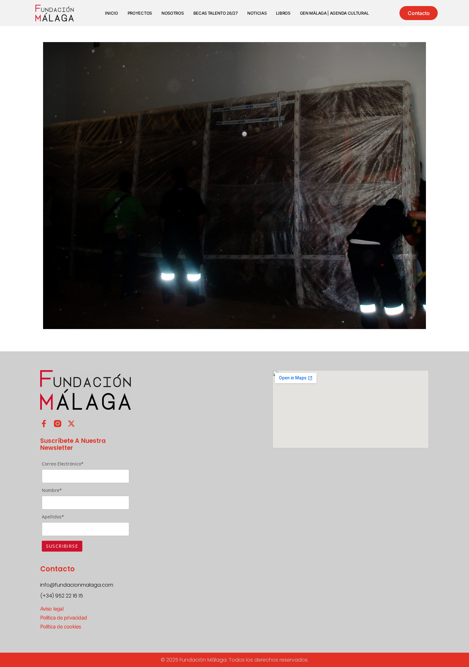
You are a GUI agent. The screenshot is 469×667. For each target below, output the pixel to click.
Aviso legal (51, 608)
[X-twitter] (71, 423)
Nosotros (172, 13)
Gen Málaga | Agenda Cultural (334, 13)
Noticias (257, 13)
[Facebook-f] (44, 423)
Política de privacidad (63, 617)
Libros (283, 13)
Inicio (111, 13)
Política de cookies (60, 626)
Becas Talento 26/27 (215, 13)
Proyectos (140, 13)
